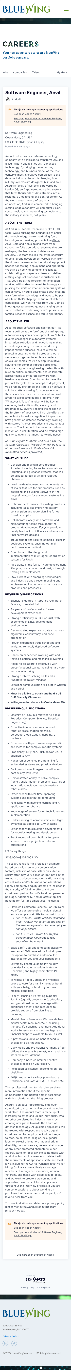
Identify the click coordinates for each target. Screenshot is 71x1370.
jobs (5, 72)
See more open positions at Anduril (35, 1254)
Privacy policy (28, 1287)
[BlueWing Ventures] (26, 8)
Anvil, (8, 243)
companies (20, 72)
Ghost (56, 240)
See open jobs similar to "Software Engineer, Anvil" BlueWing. (38, 120)
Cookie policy (43, 1287)
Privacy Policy (10, 1335)
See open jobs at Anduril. (27, 113)
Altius (28, 243)
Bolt (15, 243)
